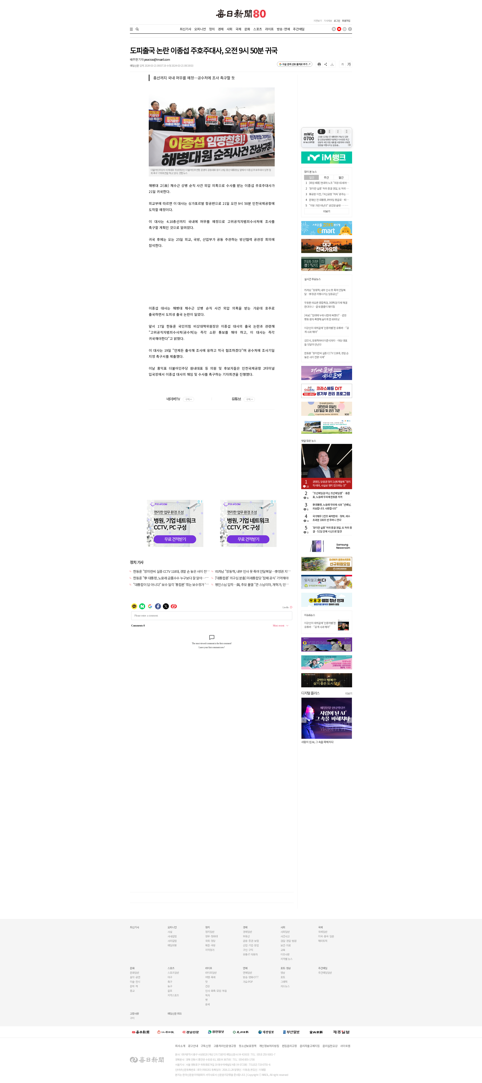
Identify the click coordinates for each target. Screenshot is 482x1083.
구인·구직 (248, 949)
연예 (245, 968)
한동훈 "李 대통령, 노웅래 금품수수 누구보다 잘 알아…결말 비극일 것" (179, 577)
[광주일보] (241, 1032)
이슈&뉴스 (309, 615)
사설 (170, 931)
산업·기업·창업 (251, 945)
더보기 (348, 693)
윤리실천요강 (330, 1046)
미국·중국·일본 (326, 936)
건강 (207, 986)
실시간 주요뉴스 (312, 279)
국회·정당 (210, 940)
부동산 (246, 936)
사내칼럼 (172, 936)
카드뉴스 (285, 986)
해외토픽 (322, 940)
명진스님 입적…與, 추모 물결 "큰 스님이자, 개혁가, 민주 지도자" (257, 584)
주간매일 (298, 29)
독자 (207, 995)
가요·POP (248, 981)
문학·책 (134, 986)
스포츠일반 (173, 972)
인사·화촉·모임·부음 (216, 990)
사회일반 (285, 931)
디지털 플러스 (310, 692)
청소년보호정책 (247, 1046)
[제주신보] (341, 1032)
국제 (238, 29)
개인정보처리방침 (269, 1046)
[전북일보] (316, 1032)
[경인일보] (216, 1032)
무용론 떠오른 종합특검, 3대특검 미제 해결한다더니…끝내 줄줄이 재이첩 (325, 304)
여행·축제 (210, 977)
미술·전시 (135, 981)
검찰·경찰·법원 (288, 940)
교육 (283, 949)
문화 (247, 29)
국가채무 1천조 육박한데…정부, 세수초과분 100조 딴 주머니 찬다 (331, 518)
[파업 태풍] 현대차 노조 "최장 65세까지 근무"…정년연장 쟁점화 (341, 183)
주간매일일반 (325, 972)
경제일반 (247, 931)
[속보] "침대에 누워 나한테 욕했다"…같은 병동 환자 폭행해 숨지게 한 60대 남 (325, 317)
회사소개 (180, 1046)
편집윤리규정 (289, 1046)
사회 (229, 29)
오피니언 (200, 29)
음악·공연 (135, 977)
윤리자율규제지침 (310, 1046)
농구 (170, 986)
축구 (170, 981)
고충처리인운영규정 (225, 1046)
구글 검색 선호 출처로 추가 (294, 64)
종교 (132, 990)
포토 (283, 977)
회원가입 (346, 20)
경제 (220, 29)
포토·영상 (286, 968)
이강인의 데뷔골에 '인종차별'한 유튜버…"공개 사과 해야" (320, 625)
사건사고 (285, 936)
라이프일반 (211, 972)
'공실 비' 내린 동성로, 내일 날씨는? (319, 742)
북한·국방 (210, 945)
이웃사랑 (285, 954)
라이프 (269, 29)
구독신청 (206, 1046)
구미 (132, 1018)
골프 (170, 990)
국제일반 (322, 931)
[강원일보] (165, 1032)
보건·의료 (286, 945)
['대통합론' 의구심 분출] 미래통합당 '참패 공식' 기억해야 (251, 577)
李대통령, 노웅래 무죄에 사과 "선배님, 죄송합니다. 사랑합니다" (332, 506)
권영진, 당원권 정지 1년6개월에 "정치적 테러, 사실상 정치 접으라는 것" (332, 483)
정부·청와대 (211, 936)
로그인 (337, 20)
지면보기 (317, 20)
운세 (207, 1004)
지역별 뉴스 (286, 959)
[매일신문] (140, 1032)
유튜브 (242, 399)
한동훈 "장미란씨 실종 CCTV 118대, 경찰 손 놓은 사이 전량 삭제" (175, 571)
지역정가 (209, 949)
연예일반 (247, 972)
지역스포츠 (173, 995)
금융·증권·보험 (251, 940)
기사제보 (328, 20)
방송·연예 (283, 29)
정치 (212, 29)
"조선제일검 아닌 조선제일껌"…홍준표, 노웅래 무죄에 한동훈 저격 (331, 495)
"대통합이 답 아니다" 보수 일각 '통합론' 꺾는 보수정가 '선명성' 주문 (177, 584)
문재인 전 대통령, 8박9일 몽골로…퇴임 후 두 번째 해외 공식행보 (341, 200)
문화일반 (134, 972)
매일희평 (172, 945)
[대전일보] (266, 1032)
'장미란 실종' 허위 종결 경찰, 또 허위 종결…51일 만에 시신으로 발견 (343, 188)
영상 (283, 972)
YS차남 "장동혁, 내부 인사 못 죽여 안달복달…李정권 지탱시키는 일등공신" (264, 571)
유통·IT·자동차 (250, 954)
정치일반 (209, 931)
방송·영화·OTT (251, 977)
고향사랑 (134, 1013)
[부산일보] (291, 1032)
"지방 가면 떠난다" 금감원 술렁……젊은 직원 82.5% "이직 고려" (342, 205)
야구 (170, 977)
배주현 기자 (137, 59)
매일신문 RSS (175, 1013)
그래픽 (284, 981)
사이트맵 (345, 1046)
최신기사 (185, 29)
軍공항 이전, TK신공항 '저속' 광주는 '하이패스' (332, 194)
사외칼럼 (172, 940)
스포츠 (257, 29)
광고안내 (193, 1046)
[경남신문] (191, 1032)
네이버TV (178, 399)
